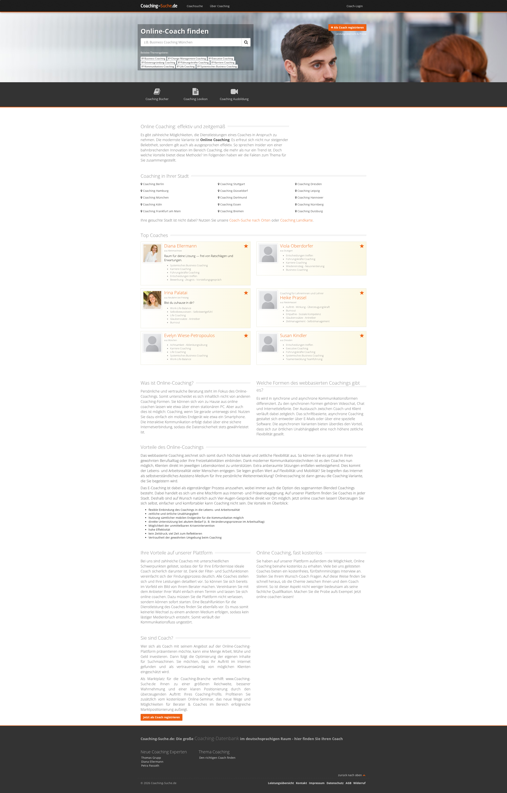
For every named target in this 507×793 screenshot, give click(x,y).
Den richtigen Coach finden (217, 758)
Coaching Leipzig (308, 191)
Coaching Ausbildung (234, 99)
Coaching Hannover (310, 197)
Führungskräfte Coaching (194, 62)
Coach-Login (355, 6)
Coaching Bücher (157, 99)
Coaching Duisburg (310, 211)
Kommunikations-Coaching (159, 66)
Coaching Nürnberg (310, 204)
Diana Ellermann (152, 761)
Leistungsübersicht (281, 783)
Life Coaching (187, 66)
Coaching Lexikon (196, 99)
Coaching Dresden (309, 184)
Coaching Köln (152, 204)
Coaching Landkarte (296, 220)
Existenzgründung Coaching (159, 62)
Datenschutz (335, 783)
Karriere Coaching (224, 62)
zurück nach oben (350, 775)
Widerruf (359, 783)
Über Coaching (220, 6)
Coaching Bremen (231, 211)
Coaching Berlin (153, 184)
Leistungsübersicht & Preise (351, 33)
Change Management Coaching (188, 58)
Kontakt (301, 783)
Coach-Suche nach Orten (250, 220)
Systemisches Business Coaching (218, 66)
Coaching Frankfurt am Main (161, 211)
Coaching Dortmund (233, 197)
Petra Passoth (150, 765)
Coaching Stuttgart (232, 184)
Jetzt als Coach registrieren (161, 717)
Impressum (317, 783)
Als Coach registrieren (348, 27)
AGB (348, 783)
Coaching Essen (230, 204)
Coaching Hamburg (155, 191)
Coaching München (155, 197)
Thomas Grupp (151, 758)
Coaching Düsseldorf (233, 191)
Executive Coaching (222, 58)
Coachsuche (195, 6)
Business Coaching (154, 58)
